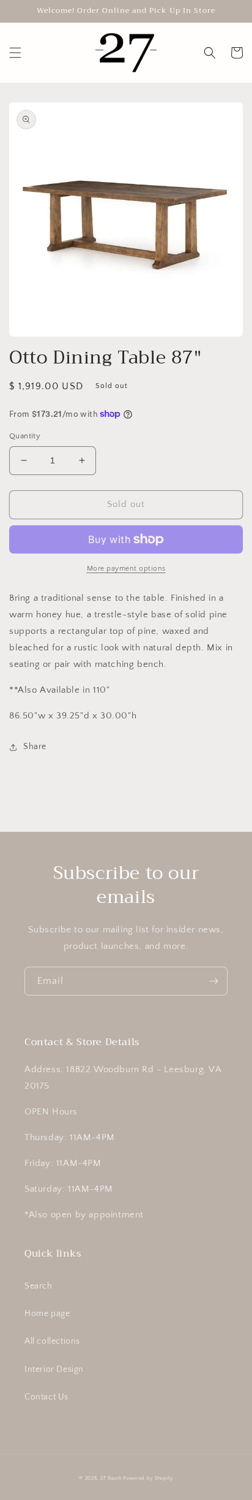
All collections (52, 1341)
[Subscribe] (213, 981)
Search (38, 1286)
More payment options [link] (126, 569)
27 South (111, 1478)
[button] (15, 52)
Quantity (24, 436)
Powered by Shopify (148, 1478)
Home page (47, 1314)
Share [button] (34, 747)
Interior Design (54, 1369)
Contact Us (46, 1397)
